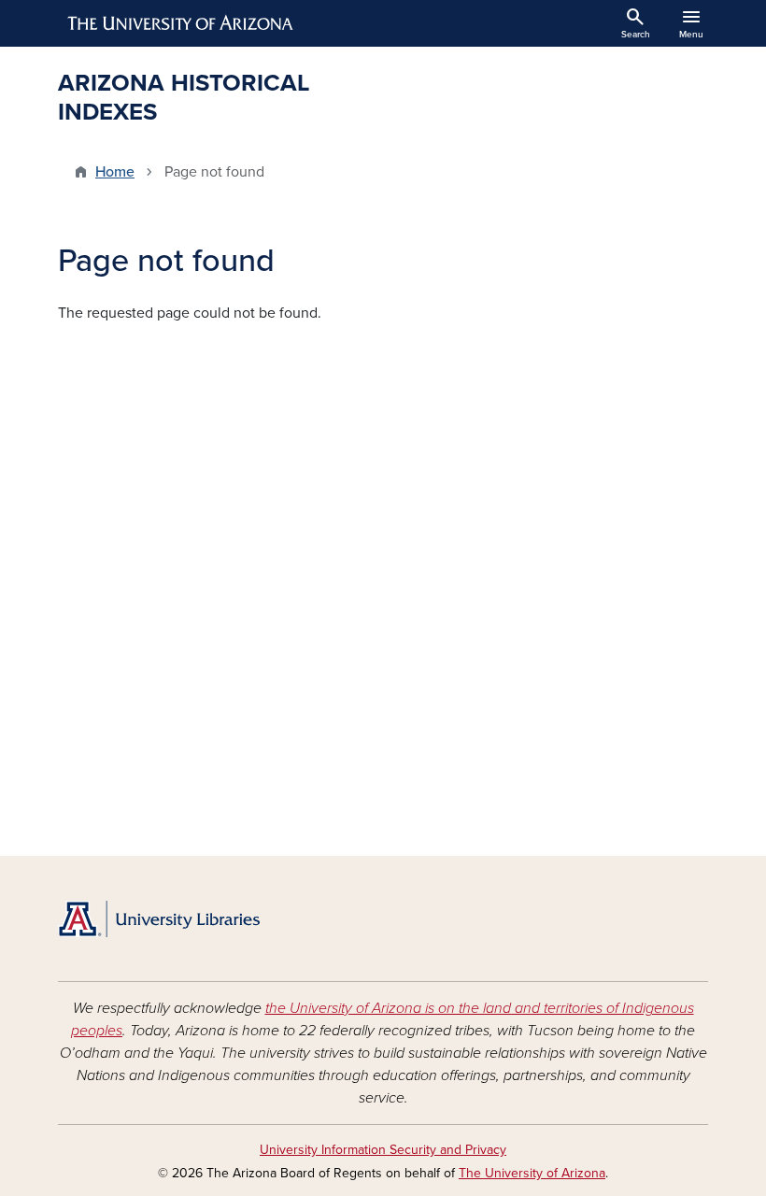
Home (115, 172)
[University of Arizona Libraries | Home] (159, 919)
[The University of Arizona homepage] (181, 23)
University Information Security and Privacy (383, 1150)
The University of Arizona (532, 1173)
